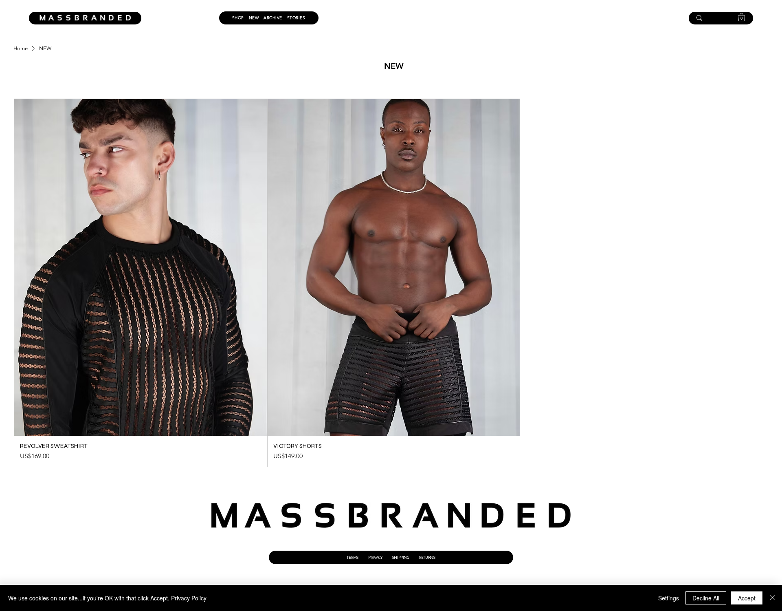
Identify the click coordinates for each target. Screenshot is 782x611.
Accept (747, 598)
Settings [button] (668, 598)
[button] (741, 17)
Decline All (705, 598)
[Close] (772, 597)
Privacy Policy (188, 598)
